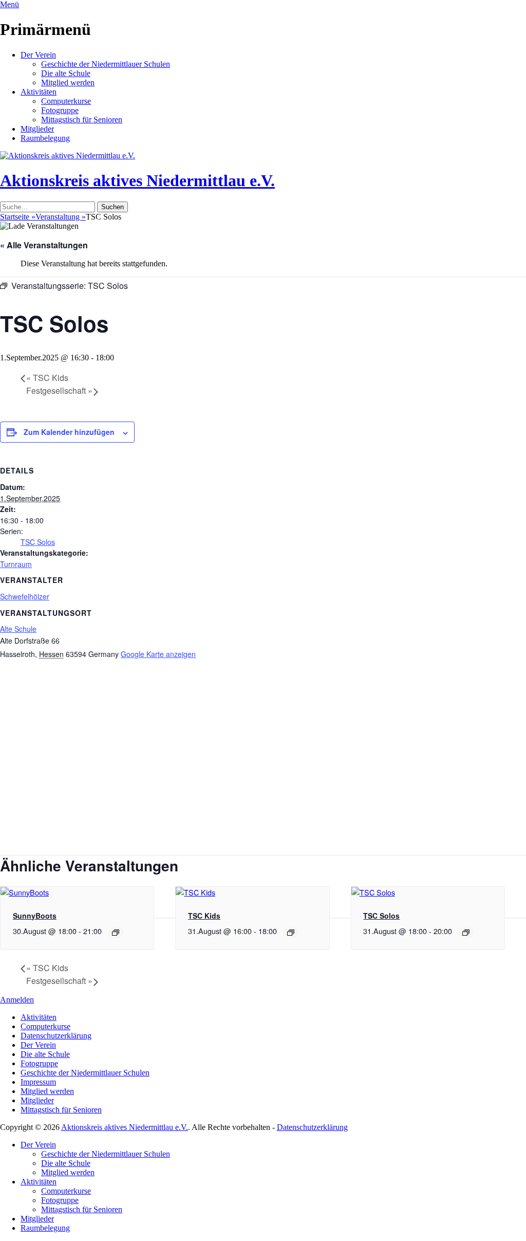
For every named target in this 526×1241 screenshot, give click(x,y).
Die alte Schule (65, 73)
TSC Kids (47, 378)
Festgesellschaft (59, 390)
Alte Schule (18, 629)
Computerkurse (66, 101)
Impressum (38, 1082)
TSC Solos (38, 542)
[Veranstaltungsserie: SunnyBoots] (115, 932)
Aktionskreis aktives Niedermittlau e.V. (137, 180)
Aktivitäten (39, 91)
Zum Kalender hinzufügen (69, 432)
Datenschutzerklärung (56, 1035)
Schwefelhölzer (24, 596)
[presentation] (25, 892)
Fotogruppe (60, 110)
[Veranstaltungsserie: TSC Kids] (290, 932)
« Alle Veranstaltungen (44, 245)
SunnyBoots (35, 915)
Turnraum (16, 564)
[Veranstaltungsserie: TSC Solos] (465, 932)
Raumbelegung (45, 138)
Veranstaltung (60, 216)
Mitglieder (37, 128)
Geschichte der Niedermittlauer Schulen (105, 64)
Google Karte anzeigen (158, 654)
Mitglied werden (68, 82)
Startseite (17, 216)
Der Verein (38, 54)
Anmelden (17, 999)
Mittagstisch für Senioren (81, 119)
